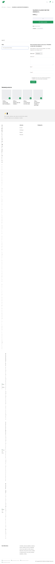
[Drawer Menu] (52, 2)
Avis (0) (3, 40)
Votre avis (32, 56)
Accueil (21, 127)
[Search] (47, 2)
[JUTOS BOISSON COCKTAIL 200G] (27, 95)
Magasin (21, 132)
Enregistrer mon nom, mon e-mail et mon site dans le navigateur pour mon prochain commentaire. (41, 78)
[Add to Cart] (10, 98)
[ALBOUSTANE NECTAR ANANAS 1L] (6, 95)
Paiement (21, 134)
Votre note (32, 53)
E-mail (31, 72)
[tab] (3, 40)
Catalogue (21, 130)
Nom (31, 66)
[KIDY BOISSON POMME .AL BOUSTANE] (38, 95)
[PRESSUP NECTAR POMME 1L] (17, 95)
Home (4, 7)
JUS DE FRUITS (40, 28)
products (8, 7)
